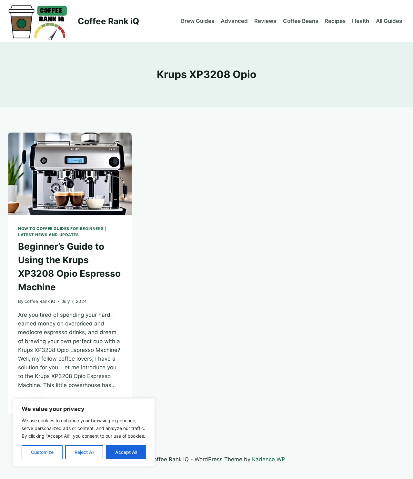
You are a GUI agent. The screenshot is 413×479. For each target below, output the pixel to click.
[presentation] (70, 174)
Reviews (265, 21)
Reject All (84, 452)
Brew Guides (197, 21)
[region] (84, 432)
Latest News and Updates (48, 234)
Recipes (335, 21)
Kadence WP (268, 459)
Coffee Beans (300, 21)
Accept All (126, 452)
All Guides (389, 21)
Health (360, 21)
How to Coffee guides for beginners (61, 228)
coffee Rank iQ (40, 301)
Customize (42, 452)
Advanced (234, 21)
